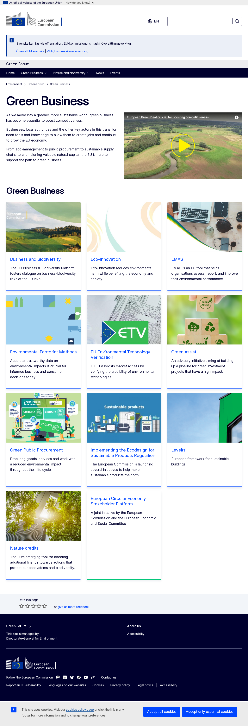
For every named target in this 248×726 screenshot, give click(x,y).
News (100, 73)
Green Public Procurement (36, 449)
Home (10, 73)
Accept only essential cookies (209, 712)
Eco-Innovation (106, 259)
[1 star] (21, 606)
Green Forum (36, 84)
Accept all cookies (162, 712)
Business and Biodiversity (35, 259)
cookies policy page (80, 709)
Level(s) (179, 449)
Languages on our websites (66, 685)
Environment (14, 84)
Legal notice (144, 685)
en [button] (156, 21)
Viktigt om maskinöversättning (67, 51)
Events (115, 73)
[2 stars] (24, 606)
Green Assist (183, 351)
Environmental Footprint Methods (43, 351)
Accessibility (136, 634)
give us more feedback (73, 607)
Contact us (108, 677)
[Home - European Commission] (37, 19)
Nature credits (24, 548)
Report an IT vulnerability (23, 685)
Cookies (98, 685)
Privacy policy (120, 685)
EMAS (177, 259)
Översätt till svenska (30, 51)
